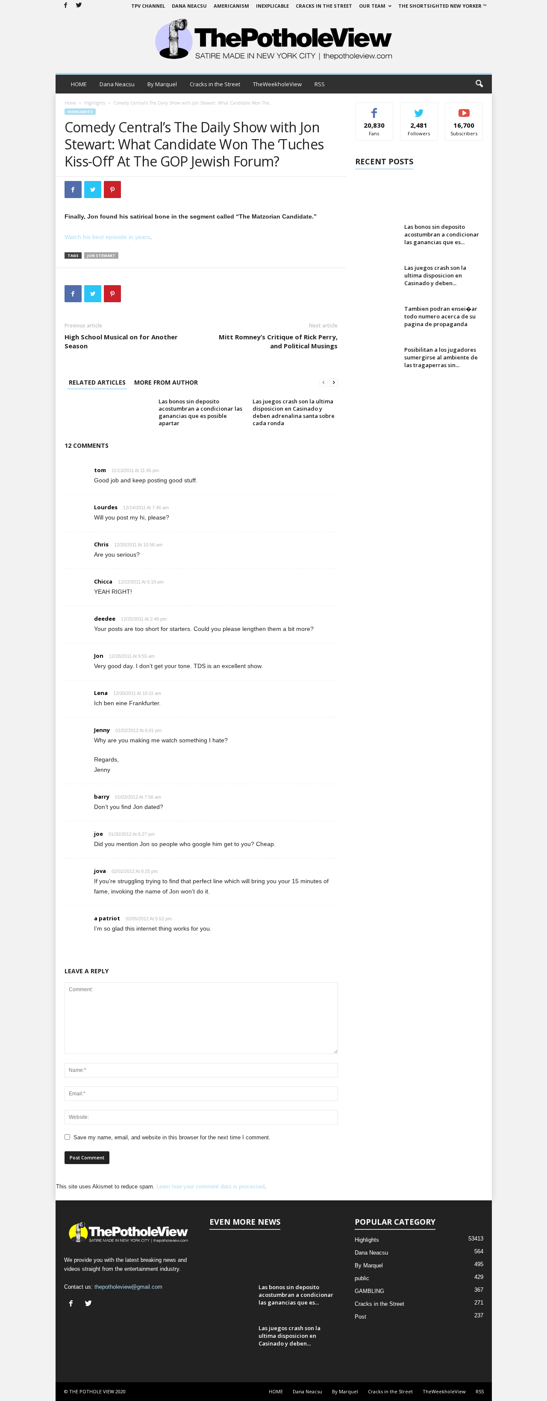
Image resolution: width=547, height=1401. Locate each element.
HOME (79, 84)
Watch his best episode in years (107, 237)
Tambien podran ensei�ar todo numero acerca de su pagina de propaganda (440, 316)
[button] (479, 84)
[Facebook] (66, 6)
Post (360, 1316)
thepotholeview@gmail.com (128, 1287)
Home (70, 103)
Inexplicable (272, 6)
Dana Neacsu (189, 6)
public (362, 1278)
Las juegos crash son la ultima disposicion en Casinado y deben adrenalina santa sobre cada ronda (294, 412)
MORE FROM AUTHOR (166, 382)
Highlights (94, 103)
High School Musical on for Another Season (121, 341)
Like (374, 109)
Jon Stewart (101, 255)
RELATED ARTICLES (97, 382)
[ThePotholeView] (274, 40)
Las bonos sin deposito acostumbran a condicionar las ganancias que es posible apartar (200, 412)
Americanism (231, 6)
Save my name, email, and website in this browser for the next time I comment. (172, 1137)
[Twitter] (79, 6)
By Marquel (162, 84)
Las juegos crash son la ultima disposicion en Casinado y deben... (435, 275)
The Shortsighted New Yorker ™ (442, 6)
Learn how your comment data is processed (210, 1186)
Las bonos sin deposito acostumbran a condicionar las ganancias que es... (441, 234)
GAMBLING (369, 1291)
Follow (419, 109)
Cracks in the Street (324, 6)
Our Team (372, 6)
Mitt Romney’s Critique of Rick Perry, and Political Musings (278, 341)
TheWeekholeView (277, 84)
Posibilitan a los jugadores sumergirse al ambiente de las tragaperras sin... (441, 357)
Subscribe (464, 109)
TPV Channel (148, 6)
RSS (320, 84)
